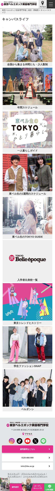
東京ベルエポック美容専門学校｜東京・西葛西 (20, 10)
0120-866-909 (27, 458)
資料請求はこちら (27, 449)
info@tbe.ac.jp (27, 466)
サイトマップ (13, 474)
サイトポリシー (14, 476)
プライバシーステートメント (33, 474)
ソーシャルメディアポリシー (35, 476)
